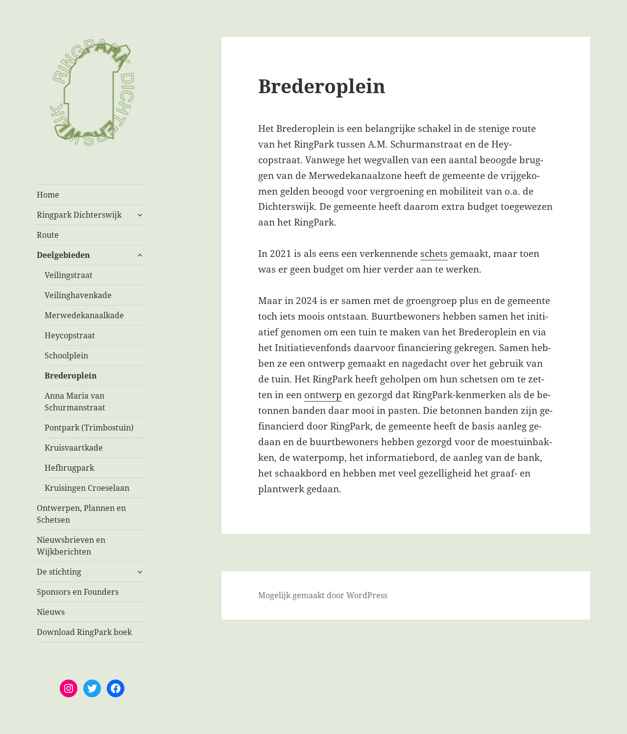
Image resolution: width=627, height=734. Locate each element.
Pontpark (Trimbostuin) (89, 427)
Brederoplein (71, 375)
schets (434, 253)
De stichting (59, 571)
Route (48, 234)
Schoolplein (66, 355)
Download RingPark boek (84, 632)
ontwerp (323, 394)
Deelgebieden (63, 255)
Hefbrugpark (69, 467)
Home (48, 194)
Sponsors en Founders (78, 591)
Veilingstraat (69, 275)
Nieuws (51, 612)
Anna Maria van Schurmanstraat (75, 401)
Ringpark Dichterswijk (79, 214)
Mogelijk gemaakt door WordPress (322, 595)
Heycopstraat (70, 335)
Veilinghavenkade (78, 295)
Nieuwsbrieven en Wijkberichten (71, 545)
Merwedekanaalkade (84, 315)
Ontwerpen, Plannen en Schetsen (81, 514)
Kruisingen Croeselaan (87, 487)
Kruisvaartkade (74, 447)
